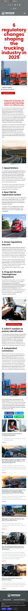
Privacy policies (7, 599)
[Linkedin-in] (17, 5)
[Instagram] (11, 5)
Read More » (4, 442)
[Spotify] (20, 5)
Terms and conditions (19, 599)
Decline (9, 608)
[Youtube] (15, 5)
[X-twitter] (13, 5)
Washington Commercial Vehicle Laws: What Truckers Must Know (13, 519)
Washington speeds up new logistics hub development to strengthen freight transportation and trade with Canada (13, 491)
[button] (24, 13)
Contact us (15, 1)
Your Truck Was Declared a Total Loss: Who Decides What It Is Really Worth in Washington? (13, 548)
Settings (15, 608)
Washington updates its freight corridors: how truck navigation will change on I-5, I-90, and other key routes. (14, 461)
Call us (5, 1)
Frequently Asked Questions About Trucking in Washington (12, 434)
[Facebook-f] (8, 5)
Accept (4, 608)
